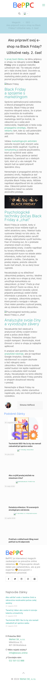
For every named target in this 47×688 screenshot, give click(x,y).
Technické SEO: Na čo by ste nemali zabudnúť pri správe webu (22, 621)
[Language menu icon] (25, 13)
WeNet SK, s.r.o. (17, 639)
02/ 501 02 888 (16, 660)
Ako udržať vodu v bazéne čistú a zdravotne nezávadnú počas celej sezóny (21, 600)
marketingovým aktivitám (24, 141)
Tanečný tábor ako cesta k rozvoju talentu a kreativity (21, 611)
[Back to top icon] (23, 673)
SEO (28, 22)
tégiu (23, 128)
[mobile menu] (43, 5)
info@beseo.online (18, 653)
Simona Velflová (27, 405)
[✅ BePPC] (23, 5)
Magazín (16, 22)
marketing (12, 150)
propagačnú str (12, 128)
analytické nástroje (14, 354)
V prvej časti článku (15, 59)
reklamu (9, 130)
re (6, 150)
